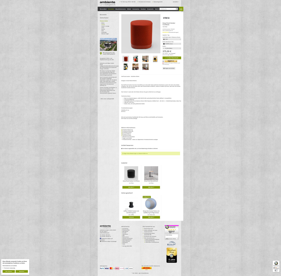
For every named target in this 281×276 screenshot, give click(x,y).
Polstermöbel (104, 21)
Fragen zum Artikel (169, 68)
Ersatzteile (150, 9)
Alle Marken (125, 231)
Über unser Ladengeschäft (107, 98)
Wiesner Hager (105, 33)
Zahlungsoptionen (126, 239)
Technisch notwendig (9, 268)
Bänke (102, 23)
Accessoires (135, 9)
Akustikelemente (120, 9)
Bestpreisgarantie (158, 1)
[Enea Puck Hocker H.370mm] (131, 173)
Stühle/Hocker (104, 18)
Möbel (129, 9)
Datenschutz (125, 237)
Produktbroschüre (127, 132)
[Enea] (166, 17)
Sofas (102, 27)
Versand (173, 53)
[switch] (276, 270)
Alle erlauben (8, 271)
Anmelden (175, 1)
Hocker (103, 24)
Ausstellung (125, 228)
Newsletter (125, 242)
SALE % (157, 9)
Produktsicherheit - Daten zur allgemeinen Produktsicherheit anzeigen (140, 139)
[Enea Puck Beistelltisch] (151, 173)
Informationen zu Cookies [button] (10, 265)
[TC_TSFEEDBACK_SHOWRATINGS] (172, 232)
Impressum (125, 234)
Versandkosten (145, 273)
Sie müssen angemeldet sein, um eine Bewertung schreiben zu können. (140, 148)
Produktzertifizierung (127, 131)
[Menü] (279, 261)
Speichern (21, 271)
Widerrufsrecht (126, 241)
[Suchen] (177, 9)
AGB (123, 235)
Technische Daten (126, 135)
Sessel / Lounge (105, 26)
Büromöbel (103, 9)
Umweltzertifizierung (127, 129)
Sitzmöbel (111, 9)
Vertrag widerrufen (127, 246)
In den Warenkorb (172, 58)
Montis (103, 29)
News (123, 244)
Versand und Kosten (127, 238)
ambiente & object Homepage (108, 241)
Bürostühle (103, 14)
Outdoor (143, 9)
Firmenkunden (126, 230)
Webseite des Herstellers (128, 136)
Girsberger (104, 32)
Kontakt (124, 233)
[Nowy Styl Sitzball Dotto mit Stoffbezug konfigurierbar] (151, 203)
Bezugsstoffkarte (126, 134)
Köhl (102, 30)
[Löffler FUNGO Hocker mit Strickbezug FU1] (131, 203)
